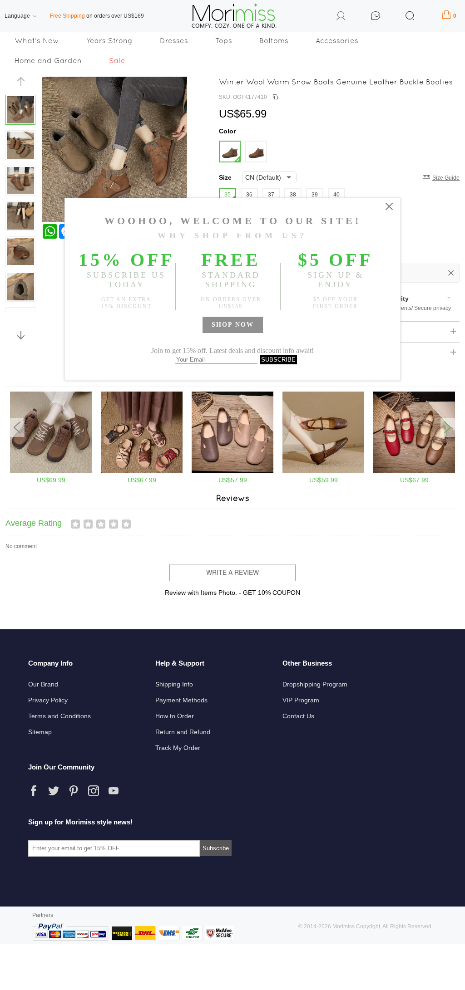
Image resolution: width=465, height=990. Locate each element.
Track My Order (177, 747)
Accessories (337, 40)
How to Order (174, 716)
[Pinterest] (73, 790)
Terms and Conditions (59, 716)
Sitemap (40, 731)
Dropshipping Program (314, 684)
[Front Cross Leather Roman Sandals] (142, 471)
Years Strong (109, 40)
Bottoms (273, 40)
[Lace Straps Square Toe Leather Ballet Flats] (414, 471)
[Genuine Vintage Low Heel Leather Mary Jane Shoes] (323, 471)
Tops (223, 40)
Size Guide (446, 178)
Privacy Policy (48, 700)
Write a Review (232, 572)
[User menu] (341, 17)
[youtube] (113, 790)
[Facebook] (33, 790)
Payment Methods (181, 700)
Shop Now (233, 324)
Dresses (174, 40)
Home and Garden (48, 60)
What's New (37, 40)
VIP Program (300, 700)
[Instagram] (93, 790)
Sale (117, 60)
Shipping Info (174, 684)
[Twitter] (53, 790)
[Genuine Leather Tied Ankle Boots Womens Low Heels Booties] (51, 471)
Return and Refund (182, 731)
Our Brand (43, 684)
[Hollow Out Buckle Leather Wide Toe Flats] (232, 471)
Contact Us (298, 716)
